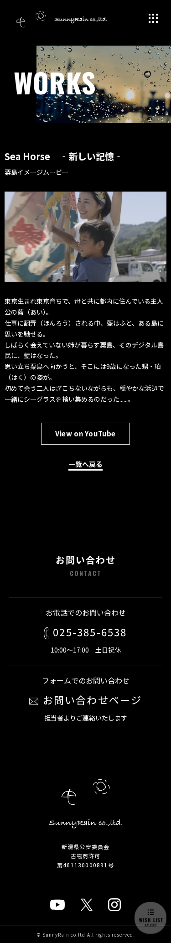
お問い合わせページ (92, 699)
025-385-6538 (90, 631)
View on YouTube (85, 433)
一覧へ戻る (85, 464)
